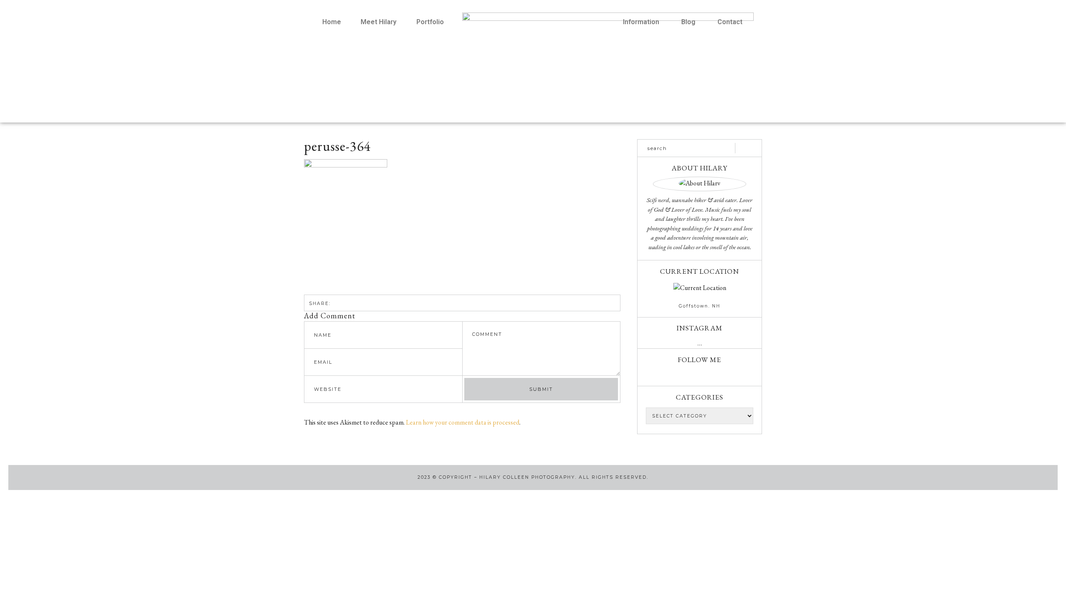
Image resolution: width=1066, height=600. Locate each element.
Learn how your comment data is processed (462, 422)
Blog (688, 22)
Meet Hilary (378, 22)
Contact (729, 22)
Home (331, 22)
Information (641, 22)
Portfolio (430, 22)
